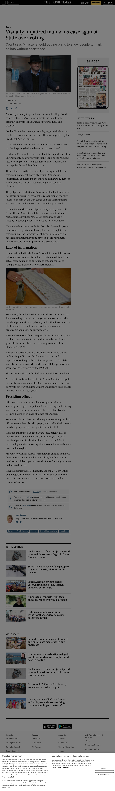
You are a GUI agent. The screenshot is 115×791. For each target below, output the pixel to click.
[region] (57, 771)
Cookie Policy (10, 777)
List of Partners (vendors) (60, 767)
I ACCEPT (104, 768)
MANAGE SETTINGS (104, 774)
